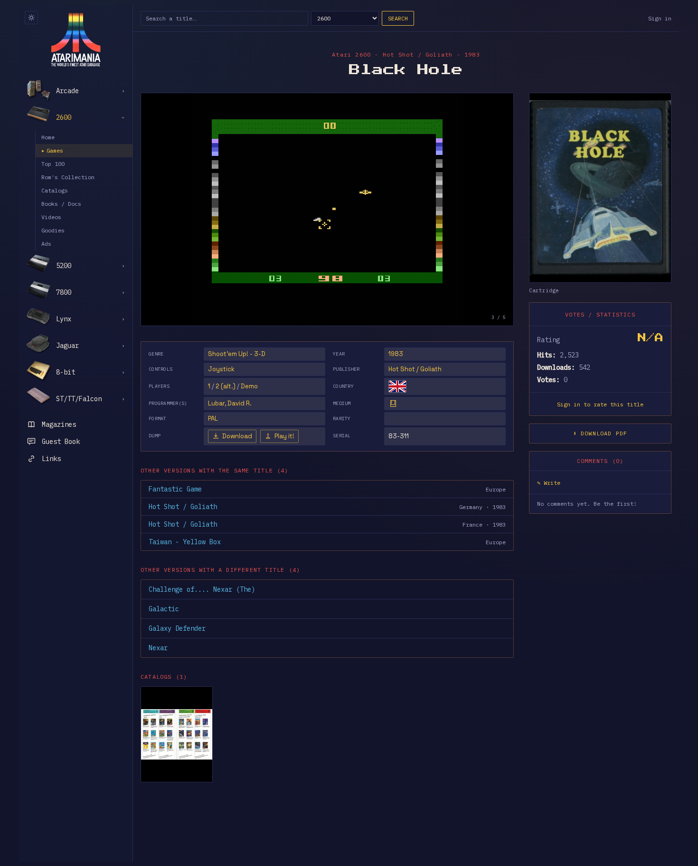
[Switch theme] (31, 17)
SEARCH (398, 18)
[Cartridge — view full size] (600, 187)
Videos (51, 217)
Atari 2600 (351, 54)
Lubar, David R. (230, 403)
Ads (46, 243)
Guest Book (61, 441)
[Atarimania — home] (75, 39)
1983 (395, 354)
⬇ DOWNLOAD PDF (600, 433)
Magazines (59, 424)
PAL (213, 418)
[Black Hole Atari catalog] (177, 734)
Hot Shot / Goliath (415, 369)
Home (48, 137)
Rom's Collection (67, 177)
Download (237, 436)
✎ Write (548, 482)
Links (51, 458)
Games (52, 150)
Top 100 (53, 163)
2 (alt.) (226, 386)
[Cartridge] (393, 403)
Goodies (53, 230)
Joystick (221, 369)
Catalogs (54, 190)
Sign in (659, 18)
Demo (249, 386)
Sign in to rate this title (600, 404)
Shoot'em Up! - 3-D (236, 354)
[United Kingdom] (397, 386)
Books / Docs (61, 203)
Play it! (284, 436)
